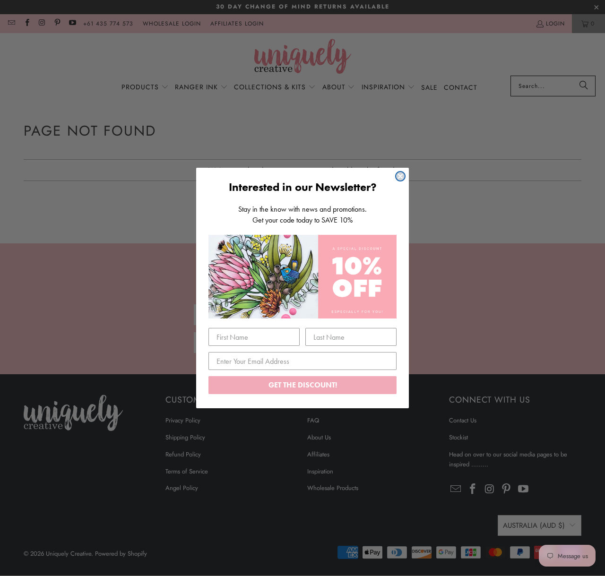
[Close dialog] (400, 176)
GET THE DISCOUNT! (302, 385)
